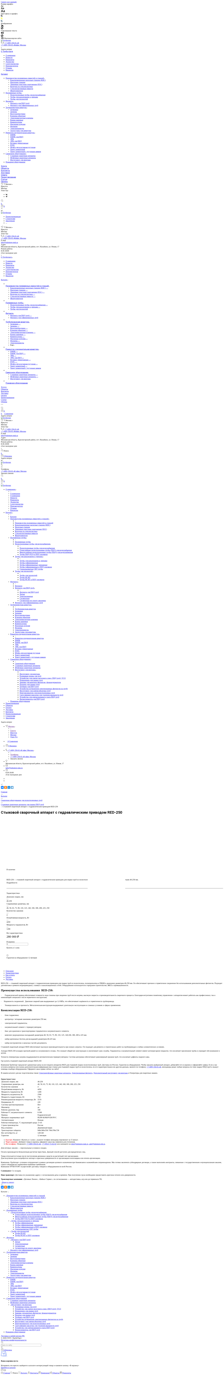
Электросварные (21, 1244)
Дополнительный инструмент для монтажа (110, 1073)
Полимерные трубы (14, 93)
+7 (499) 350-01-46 (11, 43)
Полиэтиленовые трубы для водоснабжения (27, 95)
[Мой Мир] (8, 787)
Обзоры (4, 182)
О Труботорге (7, 51)
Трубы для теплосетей (19, 99)
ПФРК (13, 135)
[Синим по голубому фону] (1, 21)
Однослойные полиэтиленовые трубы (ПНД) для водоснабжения (41, 1214)
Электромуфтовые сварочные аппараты (55, 1073)
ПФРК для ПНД (16, 137)
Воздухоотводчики (17, 114)
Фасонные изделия (17, 124)
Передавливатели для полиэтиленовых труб (32, 1324)
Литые (17, 1242)
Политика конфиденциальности (13, 1340)
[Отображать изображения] (2, 26)
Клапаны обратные (18, 116)
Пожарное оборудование (15, 162)
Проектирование (8, 177)
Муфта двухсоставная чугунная (22, 147)
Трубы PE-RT (20, 1233)
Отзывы (9, 68)
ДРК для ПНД (16, 141)
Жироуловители (16, 91)
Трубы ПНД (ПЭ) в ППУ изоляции (29, 1219)
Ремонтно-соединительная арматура (20, 133)
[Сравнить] (7, 951)
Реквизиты (10, 60)
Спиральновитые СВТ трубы (26, 1229)
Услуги (4, 166)
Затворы (13, 112)
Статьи (4, 179)
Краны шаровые (16, 120)
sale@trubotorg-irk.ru (97, 1144)
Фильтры (14, 126)
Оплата (4, 175)
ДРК (12, 139)
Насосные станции (17, 82)
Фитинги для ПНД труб (19, 103)
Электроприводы (17, 128)
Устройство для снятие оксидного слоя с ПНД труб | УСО (38, 1309)
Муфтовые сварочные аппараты (23, 158)
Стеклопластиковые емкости (21, 89)
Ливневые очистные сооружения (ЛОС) (26, 84)
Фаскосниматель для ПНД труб (27, 1330)
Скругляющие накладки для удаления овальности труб (37, 1326)
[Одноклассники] (5, 787)
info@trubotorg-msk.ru (9, 242)
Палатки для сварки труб (25, 1315)
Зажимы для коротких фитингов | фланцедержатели (35, 1313)
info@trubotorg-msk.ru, (80, 1144)
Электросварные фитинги (82, 1073)
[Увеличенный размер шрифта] (3, 12)
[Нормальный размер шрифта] (2, 9)
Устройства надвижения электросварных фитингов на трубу (39, 1319)
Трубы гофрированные (24, 1223)
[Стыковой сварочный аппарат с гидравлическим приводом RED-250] (106, 868)
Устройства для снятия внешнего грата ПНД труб (34, 1328)
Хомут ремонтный (17, 149)
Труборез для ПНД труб (24, 1317)
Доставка (5, 173)
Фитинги (9, 101)
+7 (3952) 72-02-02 (49, 1144)
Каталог (4, 74)
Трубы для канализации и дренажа (24, 97)
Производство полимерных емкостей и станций (25, 78)
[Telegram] (6, 197)
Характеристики (12, 973)
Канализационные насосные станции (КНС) (28, 80)
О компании (10, 55)
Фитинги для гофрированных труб (24, 105)
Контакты (5, 170)
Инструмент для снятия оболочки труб (30, 1321)
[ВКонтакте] (6, 194)
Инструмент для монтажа (20, 160)
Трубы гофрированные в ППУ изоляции (31, 1227)
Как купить (10, 975)
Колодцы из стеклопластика (21, 87)
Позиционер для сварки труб (26, 1311)
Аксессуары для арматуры (20, 131)
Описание (10, 971)
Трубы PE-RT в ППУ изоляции (27, 1235)
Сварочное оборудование (16, 154)
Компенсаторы (16, 122)
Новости (9, 58)
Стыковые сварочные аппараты (22, 156)
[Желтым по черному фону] (1, 19)
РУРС (12, 145)
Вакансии (9, 70)
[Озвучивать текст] (2, 33)
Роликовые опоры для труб (26, 1307)
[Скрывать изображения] (2, 29)
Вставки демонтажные (19, 143)
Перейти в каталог (8, 1368)
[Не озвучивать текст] (2, 36)
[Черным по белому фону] (1, 16)
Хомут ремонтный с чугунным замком (25, 152)
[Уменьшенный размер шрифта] (2, 6)
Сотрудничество (12, 64)
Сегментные (20, 1246)
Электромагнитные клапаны (21, 118)
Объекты (5, 168)
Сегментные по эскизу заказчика (28, 1248)
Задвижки (14, 110)
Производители (12, 66)
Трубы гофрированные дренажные (29, 1225)
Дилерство (10, 62)
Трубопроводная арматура (16, 107)
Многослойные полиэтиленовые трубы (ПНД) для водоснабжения (41, 1217)
